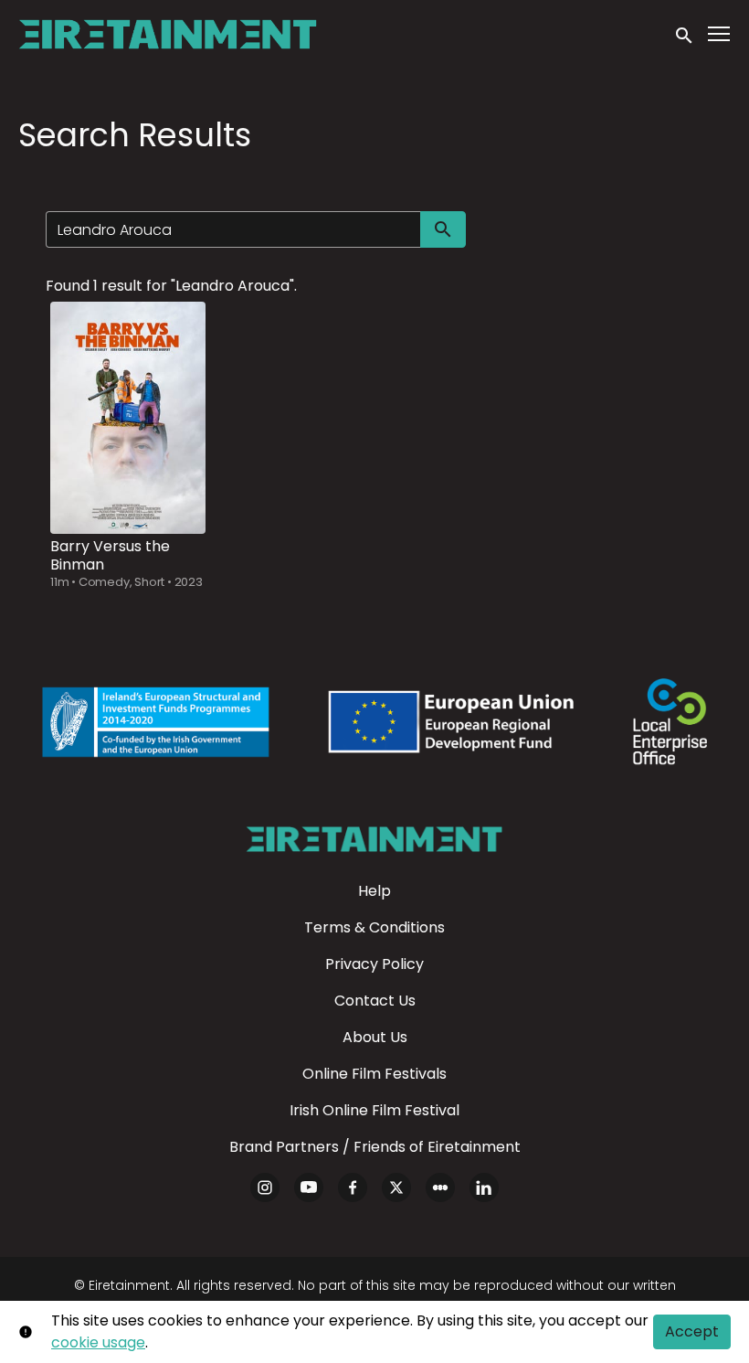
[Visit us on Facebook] (352, 1187)
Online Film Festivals (374, 1073)
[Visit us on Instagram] (265, 1187)
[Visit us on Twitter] (396, 1187)
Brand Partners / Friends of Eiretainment (375, 1146)
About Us (375, 1037)
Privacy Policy (374, 963)
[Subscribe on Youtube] (308, 1187)
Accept (692, 1331)
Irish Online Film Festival (374, 1110)
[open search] (685, 33)
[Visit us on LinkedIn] (484, 1187)
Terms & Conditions (374, 927)
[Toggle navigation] (720, 34)
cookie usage (98, 1342)
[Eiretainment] (374, 839)
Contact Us (375, 1000)
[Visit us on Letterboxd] (440, 1187)
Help (374, 890)
